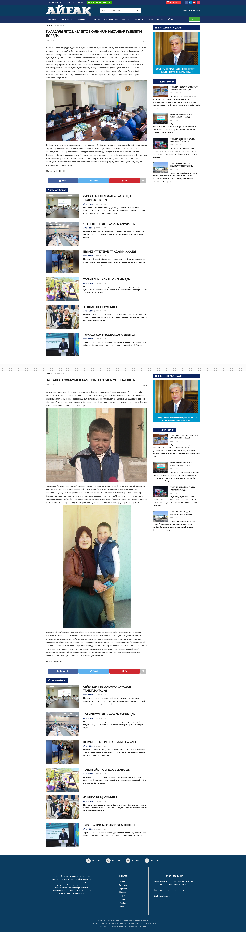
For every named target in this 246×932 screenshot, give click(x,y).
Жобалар (126, 19)
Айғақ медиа (88, 204)
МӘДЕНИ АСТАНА (111, 19)
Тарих (123, 896)
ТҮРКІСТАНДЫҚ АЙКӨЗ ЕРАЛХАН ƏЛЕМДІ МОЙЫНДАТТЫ (183, 140)
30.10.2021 (175, 93)
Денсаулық (139, 19)
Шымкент (82, 19)
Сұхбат (160, 19)
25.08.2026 (98, 256)
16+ (196, 19)
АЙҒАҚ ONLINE (175, 2)
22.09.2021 (175, 145)
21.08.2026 (98, 311)
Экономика (123, 885)
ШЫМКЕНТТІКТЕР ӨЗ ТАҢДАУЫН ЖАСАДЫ (109, 251)
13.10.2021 (175, 120)
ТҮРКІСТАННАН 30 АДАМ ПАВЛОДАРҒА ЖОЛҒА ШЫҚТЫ (181, 164)
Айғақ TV (172, 19)
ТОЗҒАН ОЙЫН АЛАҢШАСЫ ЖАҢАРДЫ (106, 279)
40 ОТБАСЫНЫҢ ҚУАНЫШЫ (100, 307)
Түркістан (95, 19)
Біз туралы (50, 2)
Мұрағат (81, 2)
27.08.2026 (98, 204)
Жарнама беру (71, 2)
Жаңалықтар (67, 19)
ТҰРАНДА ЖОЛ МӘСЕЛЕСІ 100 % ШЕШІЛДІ (109, 334)
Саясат (123, 881)
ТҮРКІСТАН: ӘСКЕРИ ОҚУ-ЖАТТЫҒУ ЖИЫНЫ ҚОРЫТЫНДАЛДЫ (184, 88)
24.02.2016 (50, 41)
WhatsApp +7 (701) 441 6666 (100, 2)
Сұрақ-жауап (59, 2)
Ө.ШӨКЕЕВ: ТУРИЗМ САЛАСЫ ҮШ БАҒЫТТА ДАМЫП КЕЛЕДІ (182, 115)
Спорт (150, 19)
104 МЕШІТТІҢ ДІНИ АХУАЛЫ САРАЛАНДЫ (109, 224)
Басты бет (52, 19)
